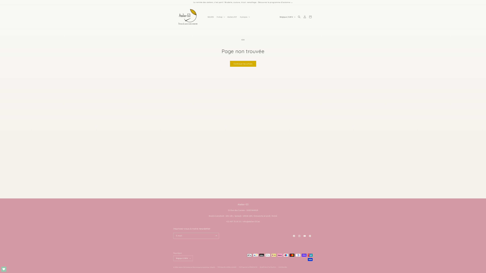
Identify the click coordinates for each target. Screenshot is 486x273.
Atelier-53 (182, 267)
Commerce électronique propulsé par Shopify (200, 267)
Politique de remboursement (227, 267)
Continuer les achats (243, 64)
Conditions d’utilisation (268, 267)
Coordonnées (282, 267)
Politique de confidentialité (248, 267)
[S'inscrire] (216, 236)
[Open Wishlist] (3, 269)
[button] (220, 17)
